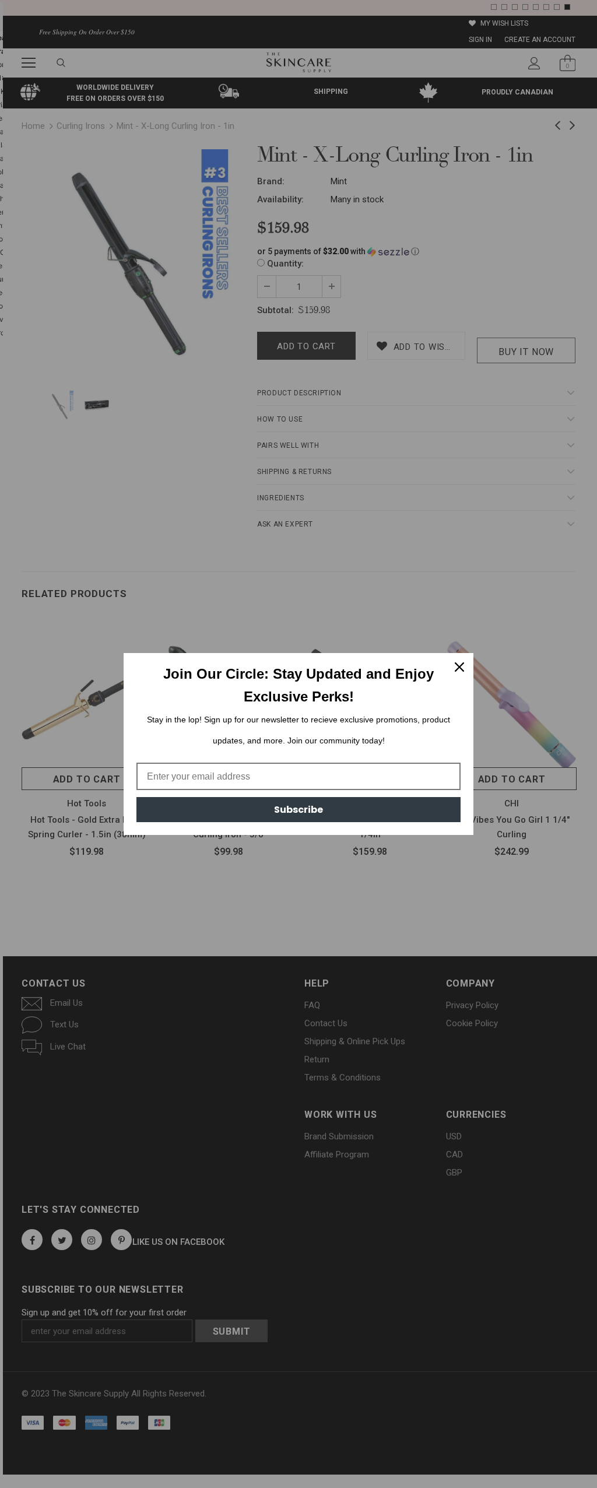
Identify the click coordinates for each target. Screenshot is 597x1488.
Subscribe (298, 809)
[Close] (459, 667)
